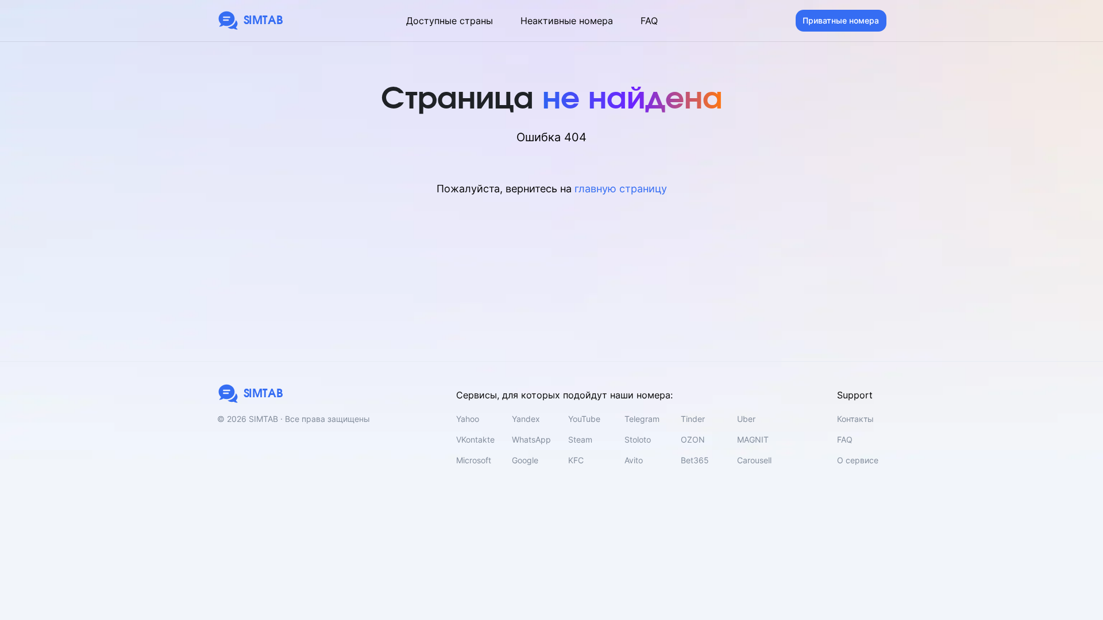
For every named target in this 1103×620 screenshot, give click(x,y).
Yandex (526, 419)
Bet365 (695, 460)
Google (525, 460)
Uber (746, 419)
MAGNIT (753, 439)
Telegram (642, 419)
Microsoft (473, 460)
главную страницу (620, 189)
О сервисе (857, 460)
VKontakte (475, 439)
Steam (580, 439)
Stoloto (637, 439)
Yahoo (467, 419)
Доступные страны (449, 20)
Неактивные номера (566, 20)
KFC (576, 460)
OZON (693, 439)
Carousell (754, 460)
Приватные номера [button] (841, 20)
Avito (633, 460)
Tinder (693, 419)
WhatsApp (531, 439)
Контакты (855, 419)
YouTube (584, 419)
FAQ (649, 20)
